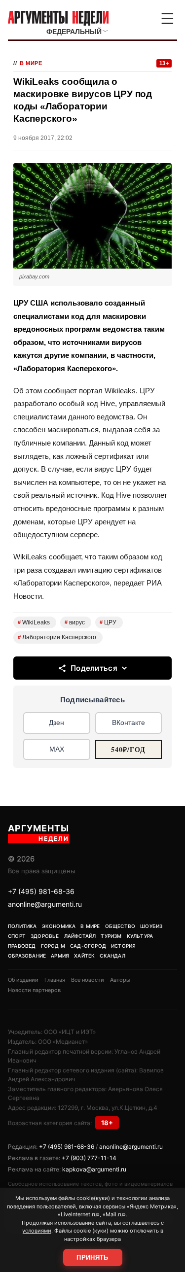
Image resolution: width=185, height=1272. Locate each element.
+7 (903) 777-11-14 (89, 1158)
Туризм (111, 936)
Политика (22, 926)
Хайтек (84, 956)
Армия (60, 956)
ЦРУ (108, 622)
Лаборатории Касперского (57, 637)
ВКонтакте (128, 722)
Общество (120, 926)
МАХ (56, 749)
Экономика (59, 926)
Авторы (120, 979)
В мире (31, 63)
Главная (54, 979)
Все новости (87, 979)
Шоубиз (151, 926)
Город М (53, 946)
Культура (140, 936)
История (123, 946)
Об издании (23, 979)
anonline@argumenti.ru (45, 904)
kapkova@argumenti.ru (94, 1169)
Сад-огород (88, 946)
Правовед (22, 946)
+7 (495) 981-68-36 (41, 891)
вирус (75, 622)
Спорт (17, 936)
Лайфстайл (80, 936)
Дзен (56, 722)
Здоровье (45, 936)
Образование (27, 956)
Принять (92, 1257)
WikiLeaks (34, 622)
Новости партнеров (34, 990)
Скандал (112, 956)
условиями (36, 1230)
